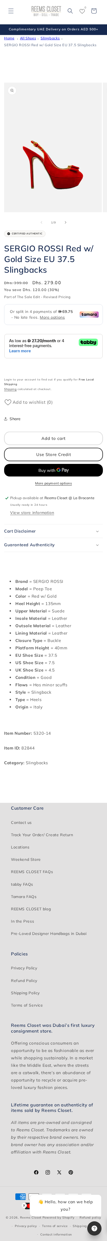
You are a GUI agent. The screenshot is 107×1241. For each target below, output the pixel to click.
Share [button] (15, 418)
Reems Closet (30, 1217)
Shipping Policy (25, 992)
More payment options (53, 483)
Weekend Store (26, 859)
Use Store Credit (53, 454)
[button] (11, 11)
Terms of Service (27, 1005)
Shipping (10, 389)
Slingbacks (50, 38)
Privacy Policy (24, 968)
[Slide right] (66, 222)
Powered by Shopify (59, 1217)
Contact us (21, 822)
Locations (20, 847)
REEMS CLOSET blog (31, 908)
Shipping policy (85, 1226)
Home (9, 38)
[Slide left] (41, 222)
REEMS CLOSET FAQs (32, 871)
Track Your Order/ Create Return (42, 834)
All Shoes (28, 38)
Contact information (56, 1234)
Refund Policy (24, 980)
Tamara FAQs (24, 896)
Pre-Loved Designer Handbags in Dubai (49, 933)
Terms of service (54, 1226)
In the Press (22, 921)
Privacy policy (26, 1226)
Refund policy (90, 1217)
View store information (32, 512)
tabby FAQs (22, 884)
